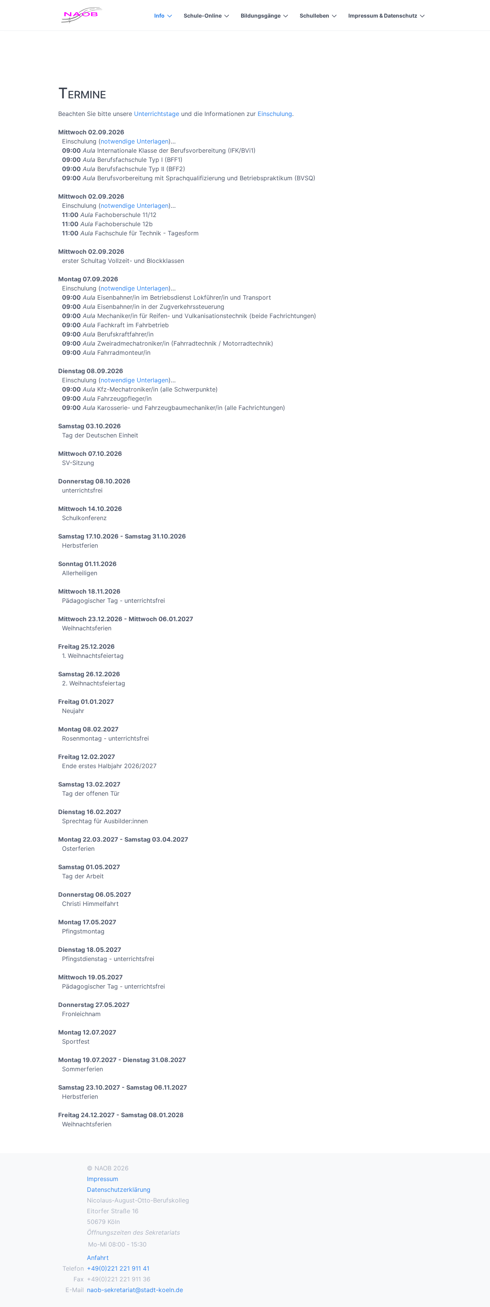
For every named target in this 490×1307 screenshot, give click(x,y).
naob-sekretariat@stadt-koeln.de (135, 1290)
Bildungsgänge (261, 15)
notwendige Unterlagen (134, 141)
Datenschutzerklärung (118, 1189)
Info (159, 15)
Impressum (102, 1179)
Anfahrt (98, 1257)
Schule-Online (203, 15)
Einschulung (275, 113)
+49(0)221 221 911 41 (118, 1268)
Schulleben (314, 15)
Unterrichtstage (156, 113)
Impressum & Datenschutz (382, 15)
